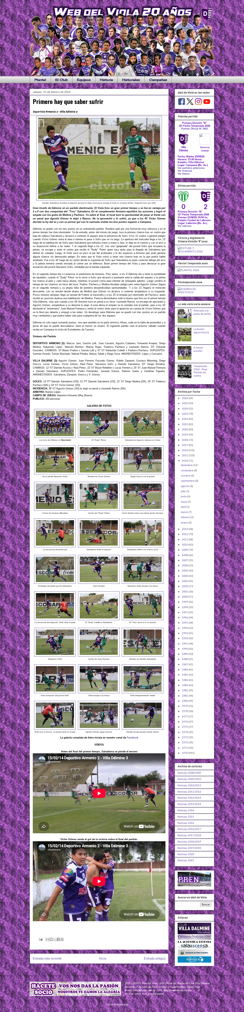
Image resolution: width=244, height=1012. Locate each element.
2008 (185, 555)
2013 (185, 529)
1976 (185, 721)
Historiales (131, 80)
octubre (186, 475)
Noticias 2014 (186, 810)
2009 (185, 549)
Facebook (132, 737)
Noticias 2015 (186, 816)
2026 (185, 398)
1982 (185, 690)
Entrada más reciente (47, 958)
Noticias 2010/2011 (189, 785)
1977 (185, 716)
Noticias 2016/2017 (189, 829)
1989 (185, 653)
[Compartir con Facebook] (58, 939)
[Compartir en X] (55, 939)
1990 (185, 648)
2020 (185, 429)
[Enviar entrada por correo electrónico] (40, 939)
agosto (185, 486)
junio (184, 496)
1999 (185, 601)
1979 (185, 706)
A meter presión (198, 349)
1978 (185, 711)
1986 (185, 669)
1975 (185, 726)
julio (183, 491)
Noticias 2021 (186, 860)
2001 (185, 591)
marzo (185, 512)
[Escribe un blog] (51, 939)
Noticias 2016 (186, 822)
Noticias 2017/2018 (189, 835)
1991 (185, 643)
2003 (185, 581)
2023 (185, 413)
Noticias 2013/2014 (189, 804)
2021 (185, 424)
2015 (185, 455)
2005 (185, 570)
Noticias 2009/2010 (189, 779)
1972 (185, 742)
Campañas (158, 80)
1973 (185, 737)
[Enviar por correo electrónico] (47, 939)
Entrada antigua (154, 958)
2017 (185, 445)
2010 (185, 544)
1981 (185, 695)
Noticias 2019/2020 (189, 847)
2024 (185, 408)
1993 (185, 633)
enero (185, 522)
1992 (185, 638)
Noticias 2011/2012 (189, 791)
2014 (185, 460)
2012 (185, 534)
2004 (185, 575)
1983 (185, 685)
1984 (185, 680)
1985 (185, 674)
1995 (185, 622)
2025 (185, 403)
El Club (61, 80)
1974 (185, 732)
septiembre (188, 480)
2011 (185, 539)
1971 (185, 747)
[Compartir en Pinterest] (62, 939)
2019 (185, 434)
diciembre (187, 465)
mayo (184, 501)
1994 (185, 628)
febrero (185, 517)
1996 (185, 617)
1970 (185, 752)
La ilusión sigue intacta (201, 330)
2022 (185, 418)
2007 (185, 560)
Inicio (102, 958)
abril (183, 506)
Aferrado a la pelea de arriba (202, 312)
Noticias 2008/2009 (189, 772)
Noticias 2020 (186, 854)
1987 (185, 664)
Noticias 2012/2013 (189, 797)
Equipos (84, 80)
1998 (185, 607)
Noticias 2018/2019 (189, 841)
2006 (185, 565)
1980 (185, 700)
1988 (185, 659)
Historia (106, 80)
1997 (185, 612)
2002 (185, 586)
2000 (185, 596)
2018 (185, 439)
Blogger (133, 1004)
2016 (185, 450)
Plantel (40, 80)
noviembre (187, 470)
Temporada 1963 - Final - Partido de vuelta (201, 370)
